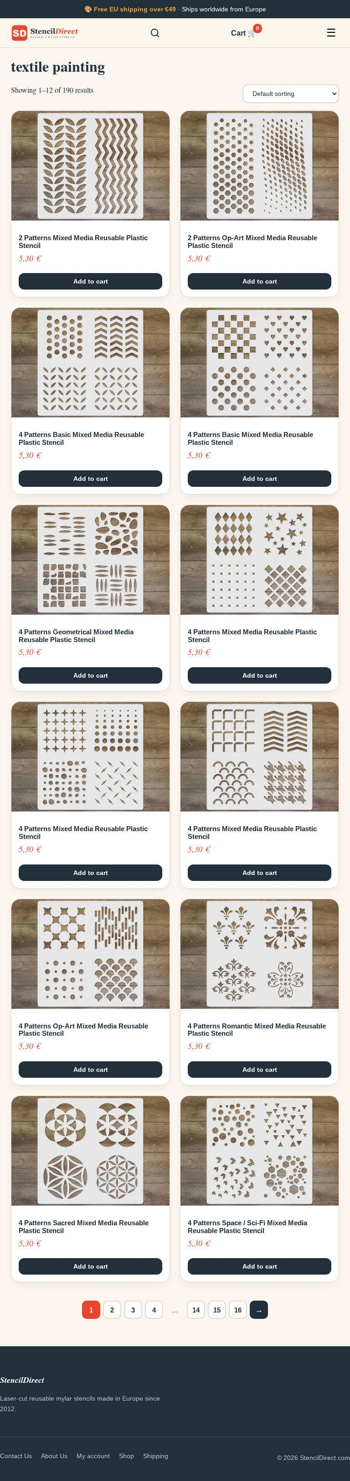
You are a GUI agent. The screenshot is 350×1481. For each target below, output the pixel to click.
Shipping (155, 1456)
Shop (126, 1456)
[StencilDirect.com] (45, 33)
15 (217, 1310)
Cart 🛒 (244, 32)
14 (196, 1310)
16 (238, 1310)
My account (93, 1456)
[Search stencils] (155, 33)
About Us (54, 1456)
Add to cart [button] (90, 281)
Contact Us (16, 1456)
